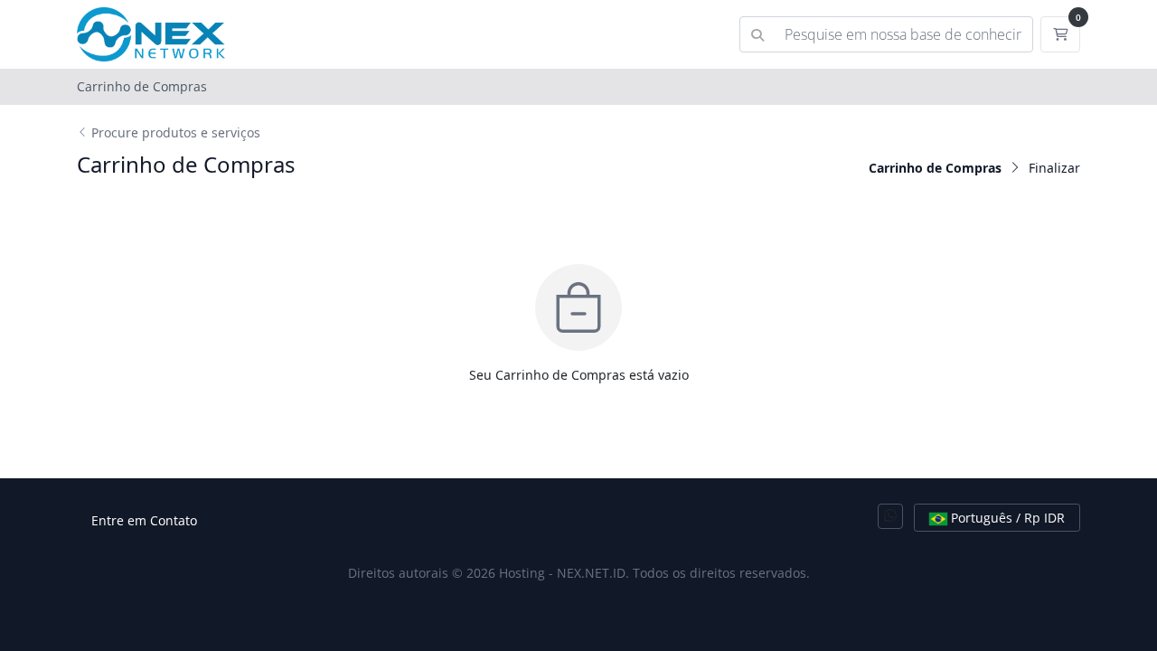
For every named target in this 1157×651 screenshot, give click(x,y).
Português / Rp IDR (1006, 517)
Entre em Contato (144, 520)
